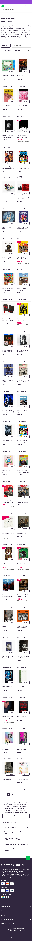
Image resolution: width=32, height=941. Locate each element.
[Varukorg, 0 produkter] (26, 6)
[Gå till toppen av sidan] (28, 858)
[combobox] (16, 9)
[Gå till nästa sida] (27, 794)
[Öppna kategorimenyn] (29, 6)
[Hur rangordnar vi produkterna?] (4, 50)
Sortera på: (10, 50)
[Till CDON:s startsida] (2, 6)
